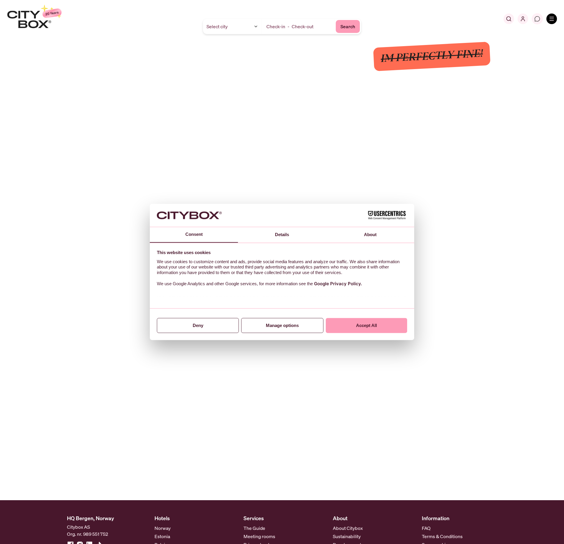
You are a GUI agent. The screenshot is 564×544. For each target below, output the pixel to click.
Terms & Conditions (442, 536)
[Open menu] (551, 19)
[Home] (48, 19)
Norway (163, 528)
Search (347, 26)
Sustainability (347, 536)
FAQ (426, 528)
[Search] (509, 19)
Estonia (162, 536)
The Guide (254, 528)
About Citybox (348, 528)
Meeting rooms (259, 536)
